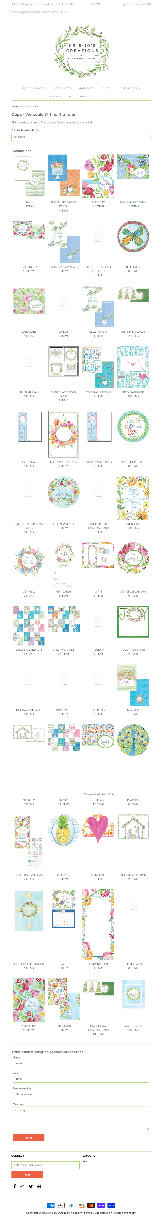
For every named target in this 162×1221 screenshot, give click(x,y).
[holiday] (98, 622)
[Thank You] (64, 999)
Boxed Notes (63, 88)
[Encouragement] (133, 367)
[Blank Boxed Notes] (133, 166)
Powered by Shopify (124, 1212)
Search (86, 1161)
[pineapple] (64, 830)
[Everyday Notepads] (98, 426)
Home (14, 106)
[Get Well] (29, 564)
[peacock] (133, 740)
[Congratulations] (98, 367)
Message (18, 1104)
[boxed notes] (29, 230)
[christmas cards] (133, 294)
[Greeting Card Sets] (29, 626)
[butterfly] (133, 237)
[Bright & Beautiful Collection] (98, 237)
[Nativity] (29, 733)
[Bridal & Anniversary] (64, 242)
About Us (108, 96)
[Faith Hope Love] (133, 426)
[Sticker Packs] (133, 905)
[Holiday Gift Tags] (133, 622)
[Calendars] (29, 301)
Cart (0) (145, 4)
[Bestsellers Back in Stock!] (64, 175)
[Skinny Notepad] (98, 924)
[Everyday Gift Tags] (64, 434)
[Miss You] (133, 685)
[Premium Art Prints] (133, 826)
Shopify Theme (81, 1212)
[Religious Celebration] (29, 911)
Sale (70, 96)
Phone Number (22, 1088)
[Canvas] (64, 301)
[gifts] (98, 555)
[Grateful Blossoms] (133, 558)
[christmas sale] (29, 362)
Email (16, 1073)
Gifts (106, 88)
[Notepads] (98, 760)
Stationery (86, 88)
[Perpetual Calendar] (29, 842)
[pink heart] (98, 830)
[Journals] (98, 680)
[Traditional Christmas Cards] (98, 987)
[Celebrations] (98, 306)
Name (16, 1057)
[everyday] (29, 426)
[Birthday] (98, 176)
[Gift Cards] (64, 565)
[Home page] (64, 680)
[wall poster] (133, 994)
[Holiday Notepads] (29, 680)
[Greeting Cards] (64, 619)
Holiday (52, 96)
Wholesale (87, 96)
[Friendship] (133, 498)
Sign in (125, 4)
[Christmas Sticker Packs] (64, 361)
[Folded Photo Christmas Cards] (98, 492)
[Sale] (64, 909)
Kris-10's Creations (59, 1212)
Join (135, 4)
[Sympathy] (29, 1000)
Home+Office (128, 88)
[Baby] (29, 175)
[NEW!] (64, 737)
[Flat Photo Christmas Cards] (29, 492)
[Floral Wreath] (64, 492)
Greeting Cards (33, 88)
